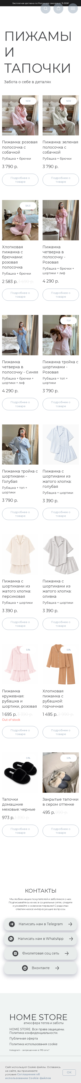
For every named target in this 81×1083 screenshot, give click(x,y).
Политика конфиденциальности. (33, 1033)
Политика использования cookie (33, 1044)
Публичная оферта (23, 1038)
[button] (46, 8)
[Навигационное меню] (73, 8)
